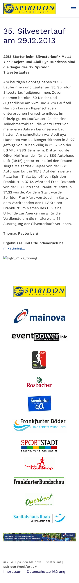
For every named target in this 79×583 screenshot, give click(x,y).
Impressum (12, 571)
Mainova (39, 315)
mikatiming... (14, 248)
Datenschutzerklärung (46, 571)
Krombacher (41, 403)
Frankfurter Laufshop (39, 464)
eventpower (39, 336)
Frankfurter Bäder (39, 426)
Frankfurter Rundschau (39, 481)
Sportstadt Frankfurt (39, 446)
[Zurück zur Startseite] (29, 9)
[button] (73, 9)
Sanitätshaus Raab (39, 518)
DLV (41, 360)
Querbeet (39, 499)
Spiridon (39, 291)
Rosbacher (41, 381)
